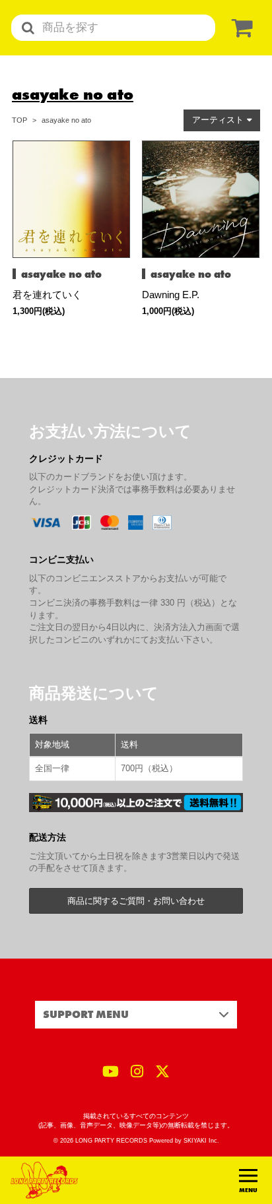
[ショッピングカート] (240, 28)
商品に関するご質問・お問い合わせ (136, 901)
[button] (222, 120)
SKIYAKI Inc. (201, 1140)
